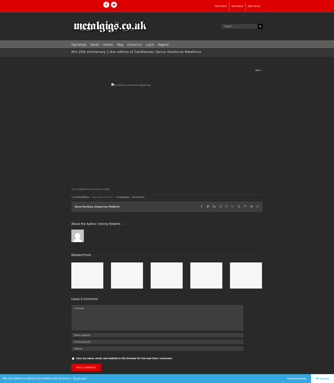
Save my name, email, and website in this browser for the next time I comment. (124, 358)
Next (257, 70)
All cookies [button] (322, 378)
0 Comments (138, 197)
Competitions (122, 197)
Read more (80, 378)
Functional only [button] (296, 378)
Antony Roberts (81, 197)
